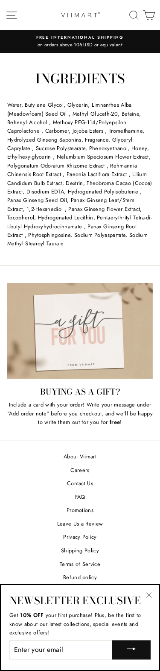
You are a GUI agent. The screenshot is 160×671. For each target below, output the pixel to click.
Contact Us (80, 483)
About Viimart (80, 456)
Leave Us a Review (80, 524)
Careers (79, 470)
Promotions (80, 510)
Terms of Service (80, 564)
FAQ (80, 497)
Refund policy (80, 577)
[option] (80, 41)
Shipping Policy (80, 550)
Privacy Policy (79, 537)
